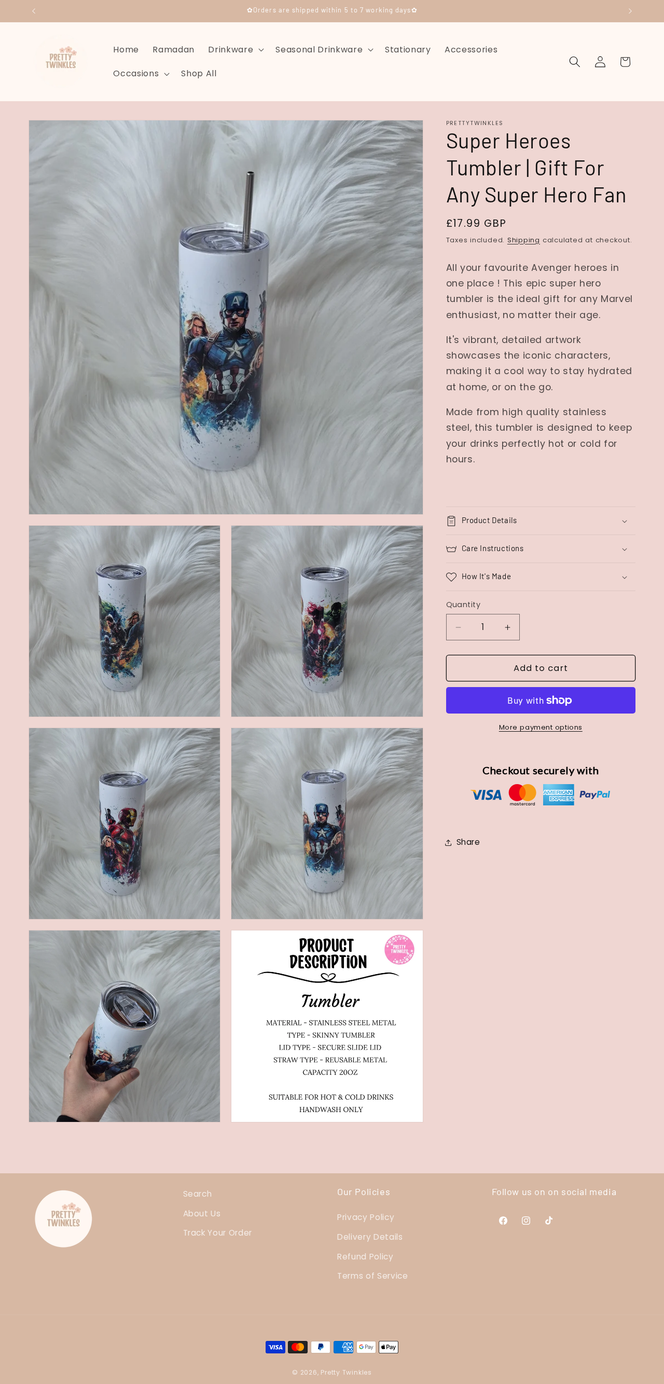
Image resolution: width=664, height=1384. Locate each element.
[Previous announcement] (33, 11)
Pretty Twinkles (346, 1371)
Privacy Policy (365, 1217)
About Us (202, 1213)
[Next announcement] (630, 11)
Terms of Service (372, 1275)
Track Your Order (218, 1232)
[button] (235, 49)
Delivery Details (370, 1236)
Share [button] (468, 842)
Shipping (523, 240)
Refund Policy (365, 1256)
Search (197, 1193)
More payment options (541, 728)
